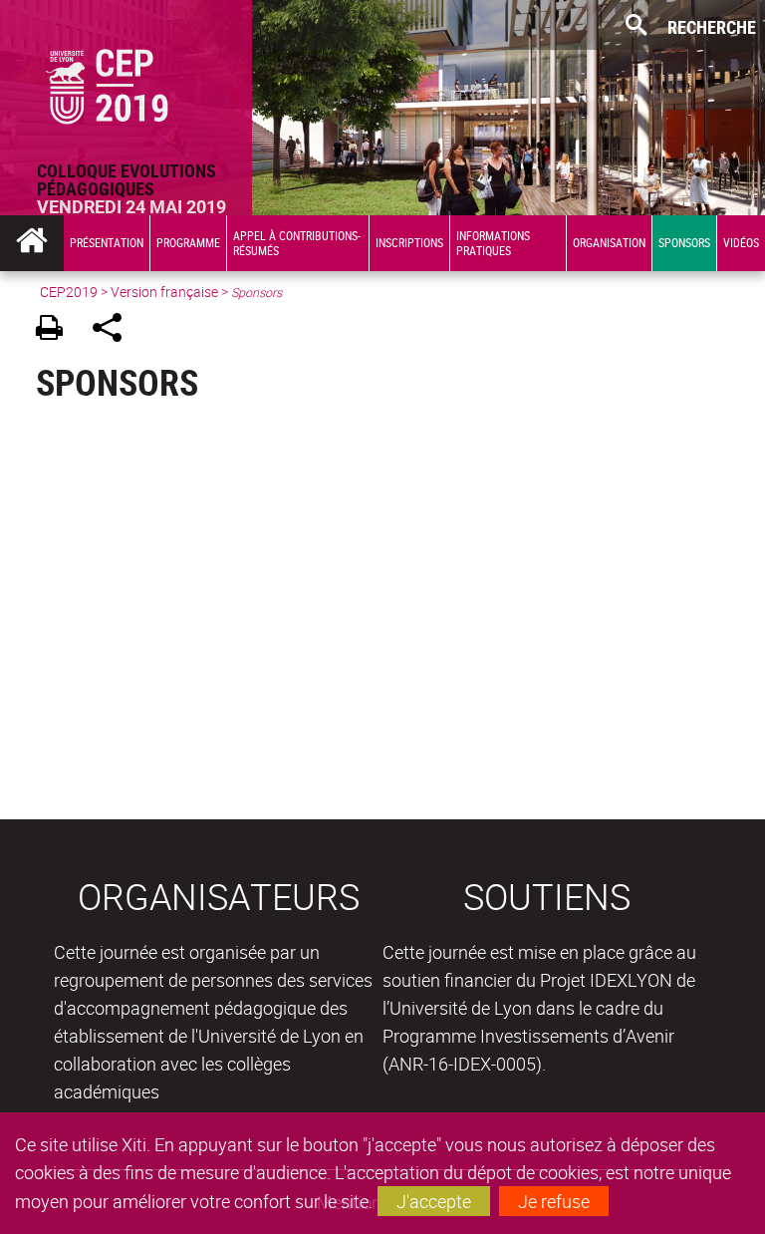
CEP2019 (69, 291)
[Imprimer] (56, 330)
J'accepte (433, 1201)
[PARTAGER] (114, 330)
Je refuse (554, 1201)
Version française (164, 291)
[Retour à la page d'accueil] (126, 80)
